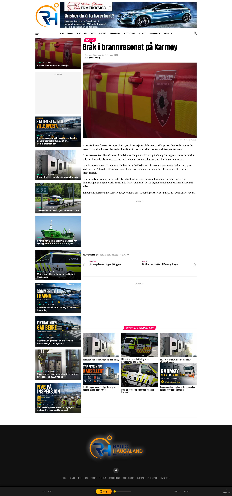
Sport (93, 33)
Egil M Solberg (93, 58)
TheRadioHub (226, 492)
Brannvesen (113, 255)
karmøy (125, 255)
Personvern (155, 33)
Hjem (62, 33)
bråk (103, 255)
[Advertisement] (58, 94)
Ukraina (102, 33)
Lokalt (70, 33)
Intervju (142, 33)
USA (85, 33)
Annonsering (115, 33)
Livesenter (168, 33)
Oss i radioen (129, 33)
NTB (78, 33)
